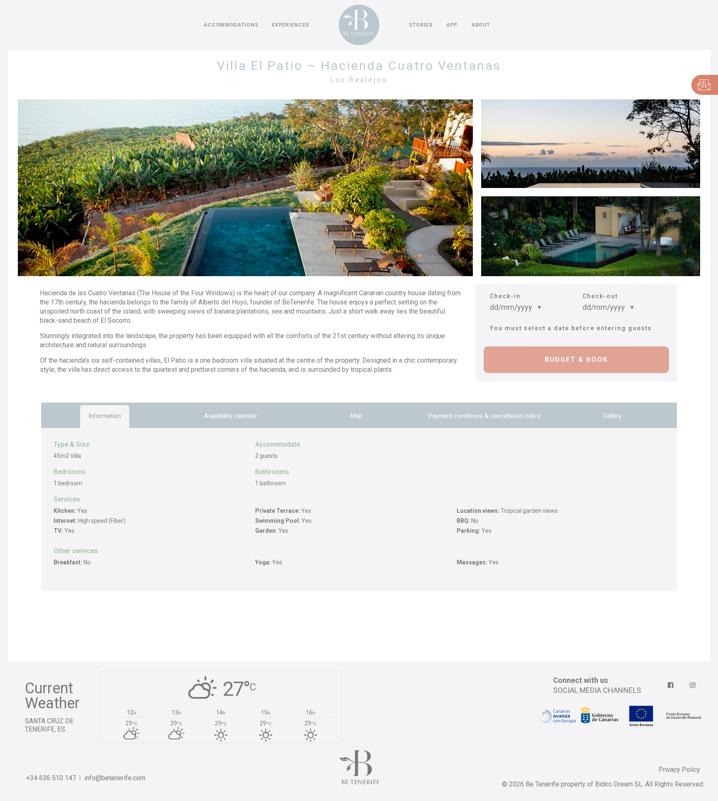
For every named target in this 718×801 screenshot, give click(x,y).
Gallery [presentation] (612, 416)
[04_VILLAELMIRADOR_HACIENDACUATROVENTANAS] (590, 143)
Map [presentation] (356, 416)
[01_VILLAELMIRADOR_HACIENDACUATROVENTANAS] (241, 187)
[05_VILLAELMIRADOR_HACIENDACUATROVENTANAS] (590, 240)
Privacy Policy (679, 770)
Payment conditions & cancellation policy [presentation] (484, 416)
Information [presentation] (105, 416)
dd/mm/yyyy (511, 307)
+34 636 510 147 (51, 778)
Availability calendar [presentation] (230, 416)
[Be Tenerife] (359, 25)
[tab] (104, 415)
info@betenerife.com (114, 778)
